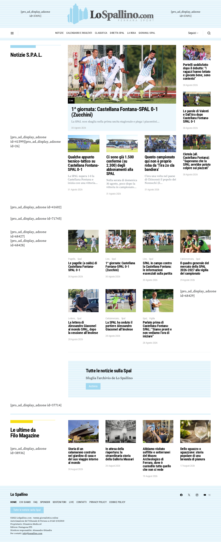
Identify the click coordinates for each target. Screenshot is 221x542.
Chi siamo (25, 502)
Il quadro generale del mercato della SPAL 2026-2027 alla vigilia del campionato (194, 268)
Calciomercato (187, 259)
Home (13, 502)
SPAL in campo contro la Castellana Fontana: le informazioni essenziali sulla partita (157, 268)
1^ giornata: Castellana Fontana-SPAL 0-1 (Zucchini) (120, 266)
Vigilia (152, 318)
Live (71, 100)
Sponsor (45, 502)
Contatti (81, 502)
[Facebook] (181, 495)
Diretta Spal (117, 32)
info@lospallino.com (32, 533)
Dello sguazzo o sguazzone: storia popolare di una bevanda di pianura (192, 454)
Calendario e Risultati (79, 32)
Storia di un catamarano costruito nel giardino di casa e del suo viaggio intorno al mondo (83, 456)
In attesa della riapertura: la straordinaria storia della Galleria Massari (119, 454)
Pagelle (71, 259)
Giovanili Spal (147, 32)
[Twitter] (189, 495)
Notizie (59, 32)
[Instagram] (197, 495)
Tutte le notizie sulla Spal (27, 510)
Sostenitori (59, 502)
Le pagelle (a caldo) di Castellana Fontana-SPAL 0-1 (82, 266)
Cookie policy (117, 502)
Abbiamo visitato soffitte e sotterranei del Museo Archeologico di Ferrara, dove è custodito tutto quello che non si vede (157, 459)
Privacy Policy (98, 502)
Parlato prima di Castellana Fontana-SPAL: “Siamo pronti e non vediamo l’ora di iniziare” (157, 329)
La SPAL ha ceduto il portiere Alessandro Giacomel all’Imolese (119, 325)
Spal (79, 259)
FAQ (35, 502)
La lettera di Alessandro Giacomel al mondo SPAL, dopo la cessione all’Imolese (83, 327)
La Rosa (131, 32)
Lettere (71, 318)
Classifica (101, 32)
